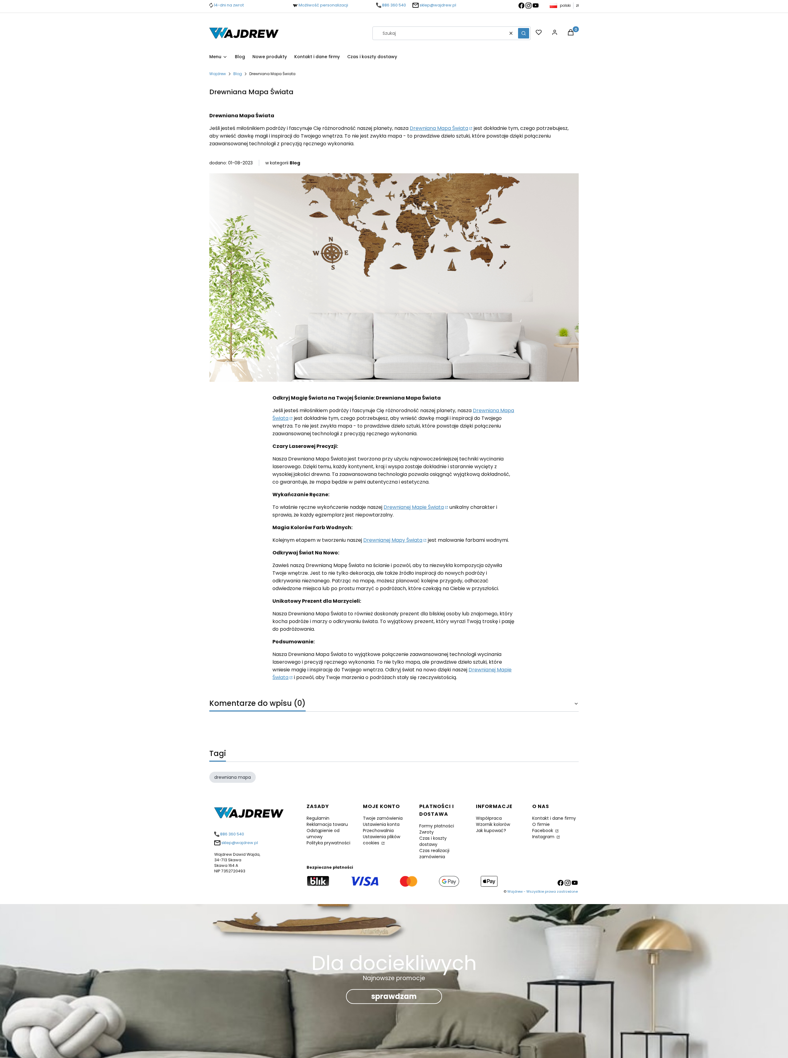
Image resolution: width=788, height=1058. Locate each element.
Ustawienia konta (381, 824)
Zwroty (426, 832)
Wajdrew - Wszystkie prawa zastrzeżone (542, 891)
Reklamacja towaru (327, 824)
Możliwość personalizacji (323, 5)
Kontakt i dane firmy (554, 818)
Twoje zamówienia (383, 818)
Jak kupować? (491, 830)
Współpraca (489, 818)
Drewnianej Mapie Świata (414, 507)
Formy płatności (436, 826)
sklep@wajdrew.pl (438, 5)
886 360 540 (394, 5)
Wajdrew (217, 73)
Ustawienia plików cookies (381, 840)
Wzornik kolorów (493, 824)
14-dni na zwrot (229, 5)
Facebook (543, 830)
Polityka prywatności (328, 843)
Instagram (544, 837)
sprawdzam (394, 996)
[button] (523, 33)
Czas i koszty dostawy (433, 841)
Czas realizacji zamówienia (434, 853)
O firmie (541, 824)
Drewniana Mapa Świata (439, 128)
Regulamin (318, 818)
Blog (237, 73)
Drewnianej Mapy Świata (392, 540)
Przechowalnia (378, 830)
